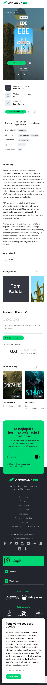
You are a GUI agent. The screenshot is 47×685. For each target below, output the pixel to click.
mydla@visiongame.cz (23, 538)
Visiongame (8, 13)
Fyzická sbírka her (23, 518)
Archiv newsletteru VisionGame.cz (23, 526)
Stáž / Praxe (23, 510)
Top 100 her (23, 522)
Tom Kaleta (18, 88)
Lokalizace (35, 123)
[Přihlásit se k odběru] (36, 457)
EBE (17, 13)
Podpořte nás (23, 505)
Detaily (8, 123)
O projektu (23, 497)
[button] (37, 272)
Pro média (23, 514)
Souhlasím (14, 676)
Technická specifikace (21, 123)
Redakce (23, 501)
